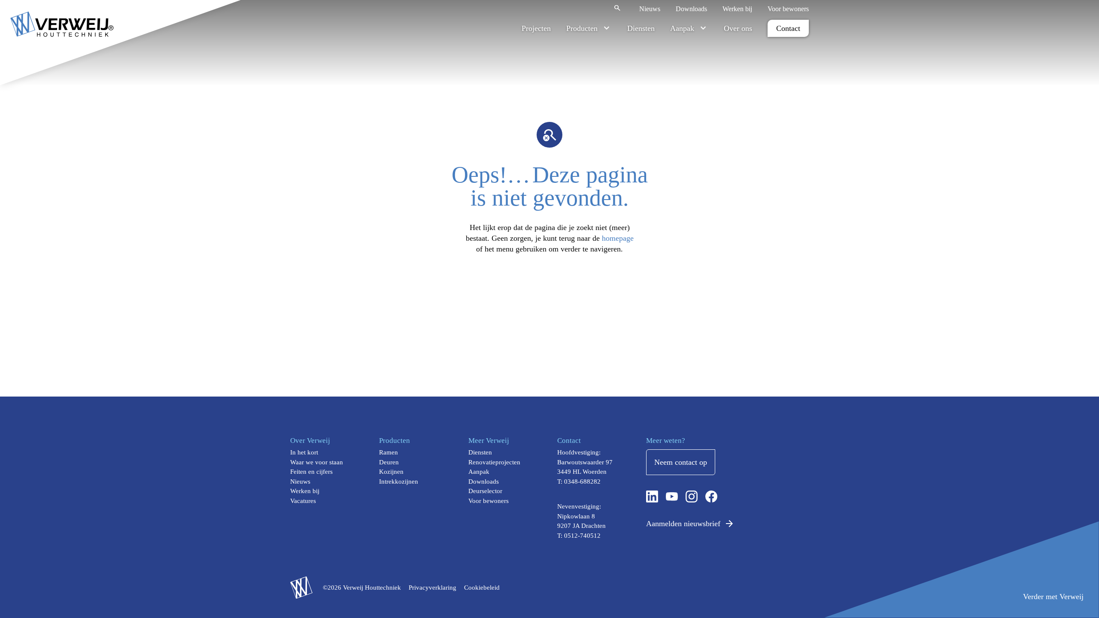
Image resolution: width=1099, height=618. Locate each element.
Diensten (641, 28)
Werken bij (737, 8)
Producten (582, 28)
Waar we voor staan (316, 462)
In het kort (304, 452)
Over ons (738, 28)
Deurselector (485, 491)
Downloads (691, 8)
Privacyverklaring (432, 587)
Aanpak (682, 28)
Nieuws (649, 8)
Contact (788, 28)
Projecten (536, 28)
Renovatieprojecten (494, 462)
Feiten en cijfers (311, 471)
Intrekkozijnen (398, 481)
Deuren (389, 462)
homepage (618, 238)
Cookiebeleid (482, 587)
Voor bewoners (788, 8)
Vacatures (303, 500)
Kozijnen (391, 471)
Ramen (388, 452)
